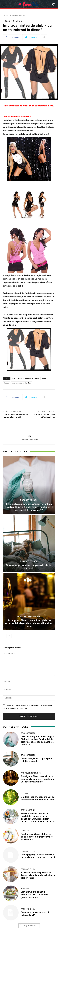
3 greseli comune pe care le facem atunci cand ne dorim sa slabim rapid (38, 875)
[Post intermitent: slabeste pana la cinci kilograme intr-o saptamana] (11, 835)
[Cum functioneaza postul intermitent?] (11, 912)
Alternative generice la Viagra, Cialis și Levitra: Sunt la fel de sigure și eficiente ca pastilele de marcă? (29, 507)
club (13, 379)
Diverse (24, 793)
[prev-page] (5, 636)
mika (29, 436)
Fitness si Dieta (28, 831)
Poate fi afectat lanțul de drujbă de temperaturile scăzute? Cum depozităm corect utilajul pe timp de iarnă (38, 817)
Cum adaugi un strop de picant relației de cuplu (29, 567)
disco (44, 379)
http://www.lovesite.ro (29, 439)
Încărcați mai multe (28, 925)
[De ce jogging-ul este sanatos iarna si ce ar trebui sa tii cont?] (11, 855)
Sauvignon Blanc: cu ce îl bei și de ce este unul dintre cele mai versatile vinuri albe (29, 623)
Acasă (5, 15)
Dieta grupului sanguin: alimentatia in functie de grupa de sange (34, 894)
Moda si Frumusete (18, 15)
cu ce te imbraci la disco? (28, 379)
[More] (44, 37)
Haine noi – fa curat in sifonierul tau (44, 416)
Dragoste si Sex (28, 500)
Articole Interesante (28, 616)
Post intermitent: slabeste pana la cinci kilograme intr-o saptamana (37, 837)
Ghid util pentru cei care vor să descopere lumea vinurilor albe (38, 798)
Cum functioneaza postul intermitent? (35, 913)
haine (6, 383)
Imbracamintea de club (21, 383)
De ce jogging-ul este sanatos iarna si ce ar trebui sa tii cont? (38, 856)
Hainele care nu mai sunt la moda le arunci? (15, 416)
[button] (54, 4)
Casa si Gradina (28, 810)
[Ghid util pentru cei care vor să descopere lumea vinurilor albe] (11, 797)
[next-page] (9, 636)
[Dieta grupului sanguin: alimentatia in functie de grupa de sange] (11, 893)
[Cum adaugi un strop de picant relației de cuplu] (29, 543)
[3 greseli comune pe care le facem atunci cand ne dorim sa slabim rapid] (11, 874)
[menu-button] (5, 4)
